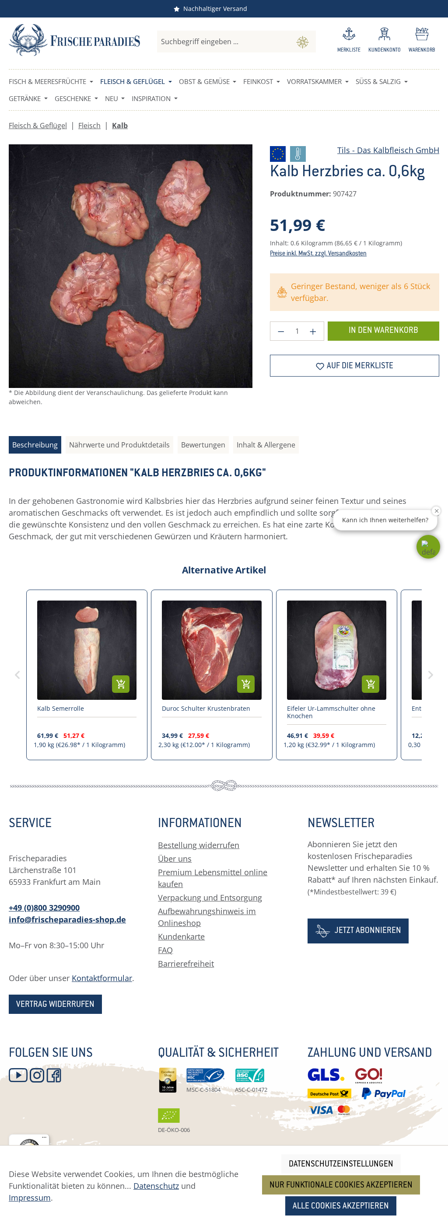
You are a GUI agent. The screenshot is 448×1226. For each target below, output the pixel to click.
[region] (130, 282)
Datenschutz (156, 1186)
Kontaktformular (102, 978)
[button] (428, 546)
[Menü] (44, 1139)
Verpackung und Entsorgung (210, 897)
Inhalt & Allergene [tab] (266, 445)
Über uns (175, 858)
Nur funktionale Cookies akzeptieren (341, 1185)
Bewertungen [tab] (203, 445)
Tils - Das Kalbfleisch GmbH (388, 150)
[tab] (35, 445)
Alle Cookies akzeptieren (341, 1206)
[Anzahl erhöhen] (313, 331)
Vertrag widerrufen (55, 1004)
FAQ (165, 950)
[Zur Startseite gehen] (74, 40)
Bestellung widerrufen (198, 845)
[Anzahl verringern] (281, 331)
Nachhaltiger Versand (213, 8)
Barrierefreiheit (186, 963)
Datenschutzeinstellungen (341, 1164)
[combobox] (223, 41)
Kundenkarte (181, 936)
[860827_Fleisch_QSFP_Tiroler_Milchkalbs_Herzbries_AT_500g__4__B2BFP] (130, 266)
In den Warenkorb (383, 330)
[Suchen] (302, 41)
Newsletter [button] (341, 824)
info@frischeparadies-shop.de (67, 919)
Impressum (30, 1197)
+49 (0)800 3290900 (44, 907)
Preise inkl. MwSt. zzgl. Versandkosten (318, 254)
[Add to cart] (121, 684)
